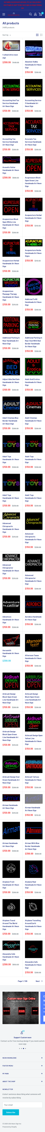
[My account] (35, 14)
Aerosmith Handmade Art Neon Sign (10, 653)
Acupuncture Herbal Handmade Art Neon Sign (33, 218)
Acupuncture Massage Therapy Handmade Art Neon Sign (10, 295)
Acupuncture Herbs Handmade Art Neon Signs (33, 253)
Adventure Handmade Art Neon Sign (10, 620)
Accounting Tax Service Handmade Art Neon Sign (10, 142)
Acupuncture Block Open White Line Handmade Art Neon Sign (10, 223)
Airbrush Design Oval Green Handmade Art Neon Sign (11, 780)
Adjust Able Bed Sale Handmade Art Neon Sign (11, 382)
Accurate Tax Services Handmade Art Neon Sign (33, 142)
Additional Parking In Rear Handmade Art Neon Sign (11, 341)
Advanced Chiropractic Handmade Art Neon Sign (10, 527)
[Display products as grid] (37, 35)
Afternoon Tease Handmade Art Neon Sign (33, 658)
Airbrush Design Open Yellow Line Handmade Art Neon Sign (33, 739)
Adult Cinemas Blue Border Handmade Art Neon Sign (10, 421)
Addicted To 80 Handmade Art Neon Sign (33, 302)
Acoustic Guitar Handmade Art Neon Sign (10, 170)
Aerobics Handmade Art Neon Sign (33, 618)
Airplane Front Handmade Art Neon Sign (10, 885)
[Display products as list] (41, 35)
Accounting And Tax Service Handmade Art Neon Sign (10, 103)
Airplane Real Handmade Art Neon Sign (33, 885)
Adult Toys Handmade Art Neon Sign (10, 459)
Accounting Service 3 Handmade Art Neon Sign (33, 103)
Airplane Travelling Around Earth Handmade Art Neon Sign (33, 924)
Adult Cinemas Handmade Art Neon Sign (33, 421)
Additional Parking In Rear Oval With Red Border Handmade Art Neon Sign (33, 342)
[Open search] (30, 14)
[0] (40, 14)
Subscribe (10, 1112)
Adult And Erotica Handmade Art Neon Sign (33, 382)
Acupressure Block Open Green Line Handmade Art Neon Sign (33, 181)
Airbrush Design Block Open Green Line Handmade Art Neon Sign (10, 698)
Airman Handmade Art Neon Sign (10, 806)
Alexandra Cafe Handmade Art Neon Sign (10, 957)
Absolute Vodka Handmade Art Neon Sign (33, 65)
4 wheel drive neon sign (10, 56)
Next (38, 981)
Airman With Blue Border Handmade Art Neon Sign (32, 846)
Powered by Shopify (9, 1127)
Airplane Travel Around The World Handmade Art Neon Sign (10, 924)
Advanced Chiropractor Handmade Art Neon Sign (10, 569)
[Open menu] (3, 14)
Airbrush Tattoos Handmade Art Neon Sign (33, 780)
